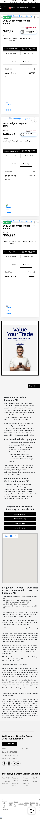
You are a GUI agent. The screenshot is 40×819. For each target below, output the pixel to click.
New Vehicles (6, 778)
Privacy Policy (11, 804)
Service (26, 774)
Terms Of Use (16, 804)
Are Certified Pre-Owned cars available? (15, 604)
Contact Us (10, 744)
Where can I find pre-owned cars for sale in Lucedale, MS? (20, 607)
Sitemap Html (26, 804)
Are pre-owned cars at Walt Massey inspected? (17, 600)
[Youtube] (13, 763)
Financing (17, 774)
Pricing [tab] (26, 61)
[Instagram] (9, 763)
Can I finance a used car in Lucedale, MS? (16, 602)
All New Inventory (20, 514)
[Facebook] (4, 763)
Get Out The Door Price (30, 48)
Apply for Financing (20, 519)
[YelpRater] (18, 763)
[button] (34, 120)
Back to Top (34, 386)
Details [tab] (13, 61)
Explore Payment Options (11, 48)
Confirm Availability (11, 53)
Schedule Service (20, 528)
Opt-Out (37, 804)
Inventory (7, 774)
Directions (33, 781)
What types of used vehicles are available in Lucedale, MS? (20, 597)
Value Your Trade (28, 53)
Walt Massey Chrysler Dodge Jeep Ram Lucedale (5, 804)
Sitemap (21, 804)
